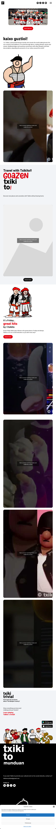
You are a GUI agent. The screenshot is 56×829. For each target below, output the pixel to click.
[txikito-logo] (2, 2)
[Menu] (51, 3)
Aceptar (28, 815)
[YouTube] (46, 3)
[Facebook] (38, 3)
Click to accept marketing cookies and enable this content (28, 126)
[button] (54, 806)
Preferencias (28, 823)
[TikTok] (40, 3)
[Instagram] (43, 3)
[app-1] (47, 726)
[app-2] (47, 722)
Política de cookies (27, 826)
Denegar (28, 819)
